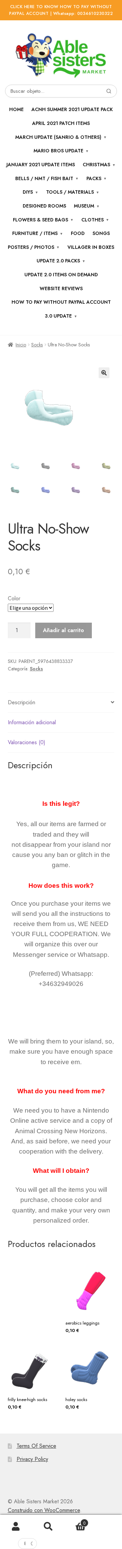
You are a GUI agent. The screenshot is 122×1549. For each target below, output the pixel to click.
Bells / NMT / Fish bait (44, 178)
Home (16, 109)
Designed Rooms (44, 205)
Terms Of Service (36, 1446)
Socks (37, 344)
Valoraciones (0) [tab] (26, 742)
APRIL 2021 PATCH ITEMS (61, 123)
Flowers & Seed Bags (40, 219)
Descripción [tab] (21, 702)
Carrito (74, 1520)
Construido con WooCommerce (44, 1510)
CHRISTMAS (96, 164)
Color (14, 598)
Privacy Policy (32, 1459)
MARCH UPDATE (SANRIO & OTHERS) (58, 137)
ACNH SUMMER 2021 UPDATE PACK (72, 109)
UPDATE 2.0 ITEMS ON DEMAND (61, 274)
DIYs (28, 192)
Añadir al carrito (63, 630)
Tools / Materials (70, 192)
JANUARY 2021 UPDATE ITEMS (40, 164)
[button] (104, 372)
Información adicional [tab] (32, 722)
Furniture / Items (35, 233)
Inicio (21, 344)
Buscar (48, 1526)
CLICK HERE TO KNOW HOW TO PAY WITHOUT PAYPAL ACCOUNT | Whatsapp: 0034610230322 (61, 10)
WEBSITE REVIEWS (61, 288)
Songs (101, 233)
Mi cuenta (16, 1526)
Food (78, 233)
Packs (93, 178)
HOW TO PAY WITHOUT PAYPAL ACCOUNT (61, 302)
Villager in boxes (90, 247)
